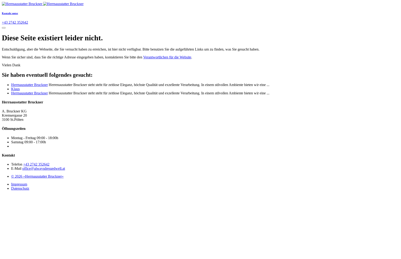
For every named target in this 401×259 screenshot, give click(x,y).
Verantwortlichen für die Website (167, 57)
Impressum (19, 184)
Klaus (15, 89)
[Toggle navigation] (4, 28)
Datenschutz (20, 188)
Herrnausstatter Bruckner (29, 85)
